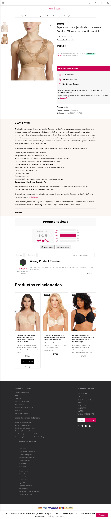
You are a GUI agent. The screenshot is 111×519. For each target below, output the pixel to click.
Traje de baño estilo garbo (26, 458)
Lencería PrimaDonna (25, 494)
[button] (88, 273)
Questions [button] (31, 255)
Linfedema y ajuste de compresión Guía (27, 434)
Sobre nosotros (19, 404)
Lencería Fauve (23, 480)
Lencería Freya (23, 446)
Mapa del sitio (19, 410)
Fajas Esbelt (22, 483)
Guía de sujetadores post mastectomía (26, 431)
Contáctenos (19, 398)
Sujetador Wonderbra (25, 486)
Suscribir (91, 420)
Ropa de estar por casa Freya (27, 452)
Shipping (59, 55)
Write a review (48, 247)
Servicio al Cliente (23, 388)
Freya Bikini (22, 449)
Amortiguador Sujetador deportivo (29, 491)
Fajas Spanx (22, 466)
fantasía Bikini (23, 463)
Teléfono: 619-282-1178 (86, 414)
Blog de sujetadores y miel (23, 422)
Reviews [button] (19, 255)
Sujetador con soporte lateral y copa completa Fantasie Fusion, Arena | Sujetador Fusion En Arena (27, 338)
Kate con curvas (24, 471)
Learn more (59, 516)
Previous (16, 311)
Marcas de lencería (27, 441)
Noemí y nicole (23, 489)
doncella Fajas (23, 474)
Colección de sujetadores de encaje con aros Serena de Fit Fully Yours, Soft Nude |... (54, 337)
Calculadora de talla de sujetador (25, 428)
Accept (101, 515)
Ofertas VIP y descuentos (22, 425)
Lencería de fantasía (25, 460)
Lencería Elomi (23, 477)
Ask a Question (64, 247)
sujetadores (74, 110)
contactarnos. (33, 197)
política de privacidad (21, 413)
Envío (16, 395)
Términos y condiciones (22, 401)
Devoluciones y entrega (22, 392)
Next (95, 311)
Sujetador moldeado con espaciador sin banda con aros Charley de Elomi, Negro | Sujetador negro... (83, 338)
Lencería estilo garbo (25, 455)
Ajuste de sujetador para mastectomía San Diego (29, 437)
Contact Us (64, 98)
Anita (66, 107)
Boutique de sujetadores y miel (24, 407)
